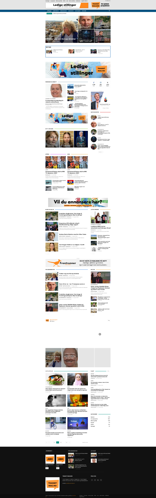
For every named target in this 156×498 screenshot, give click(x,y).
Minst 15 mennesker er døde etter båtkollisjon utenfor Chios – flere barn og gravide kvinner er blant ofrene (100, 397)
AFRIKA (47, 154)
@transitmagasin (53, 319)
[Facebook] (105, 1)
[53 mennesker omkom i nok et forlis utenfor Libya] (48, 182)
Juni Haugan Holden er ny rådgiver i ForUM (66, 145)
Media (46, 408)
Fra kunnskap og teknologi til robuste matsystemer (54, 101)
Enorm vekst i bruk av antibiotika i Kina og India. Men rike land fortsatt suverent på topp (77, 411)
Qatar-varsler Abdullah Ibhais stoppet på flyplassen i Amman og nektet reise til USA (104, 147)
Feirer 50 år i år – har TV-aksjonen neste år (103, 125)
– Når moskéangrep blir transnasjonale (103, 303)
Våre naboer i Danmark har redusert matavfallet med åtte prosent (55, 389)
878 (60, 442)
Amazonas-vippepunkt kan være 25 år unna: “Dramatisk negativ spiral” (104, 236)
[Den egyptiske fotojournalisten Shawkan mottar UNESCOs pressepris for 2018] (55, 400)
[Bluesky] (107, 1)
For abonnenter (98, 22)
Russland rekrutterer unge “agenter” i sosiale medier (104, 140)
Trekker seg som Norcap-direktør (69, 273)
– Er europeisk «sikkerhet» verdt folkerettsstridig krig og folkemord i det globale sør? (80, 98)
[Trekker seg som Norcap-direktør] (61, 29)
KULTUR (93, 269)
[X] (101, 480)
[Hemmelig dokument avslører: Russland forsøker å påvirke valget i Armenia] (70, 182)
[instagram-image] (56, 334)
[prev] (106, 13)
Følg (101, 81)
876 (54, 442)
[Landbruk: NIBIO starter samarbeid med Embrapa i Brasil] (101, 217)
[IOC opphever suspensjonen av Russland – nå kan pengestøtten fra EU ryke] (94, 298)
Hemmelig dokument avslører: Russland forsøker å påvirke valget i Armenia (81, 181)
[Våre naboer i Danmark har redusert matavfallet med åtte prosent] (55, 379)
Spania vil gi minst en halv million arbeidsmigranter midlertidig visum (100, 405)
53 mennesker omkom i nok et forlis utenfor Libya (59, 181)
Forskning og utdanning (50, 98)
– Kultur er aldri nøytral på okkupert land (103, 309)
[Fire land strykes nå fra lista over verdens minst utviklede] (55, 423)
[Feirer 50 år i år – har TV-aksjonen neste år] (86, 22)
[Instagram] (108, 1)
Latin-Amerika (95, 209)
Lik (93, 81)
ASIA (68, 154)
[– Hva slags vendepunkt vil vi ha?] (70, 92)
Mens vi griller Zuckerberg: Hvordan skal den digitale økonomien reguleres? (77, 434)
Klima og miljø (52, 143)
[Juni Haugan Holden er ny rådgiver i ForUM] (67, 139)
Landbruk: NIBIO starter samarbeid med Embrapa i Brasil (101, 227)
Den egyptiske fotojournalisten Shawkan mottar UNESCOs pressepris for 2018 (54, 411)
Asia (68, 408)
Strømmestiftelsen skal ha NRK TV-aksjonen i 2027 (55, 172)
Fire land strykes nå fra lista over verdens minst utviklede (54, 433)
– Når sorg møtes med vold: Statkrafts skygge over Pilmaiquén (104, 242)
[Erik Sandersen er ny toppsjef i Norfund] (81, 139)
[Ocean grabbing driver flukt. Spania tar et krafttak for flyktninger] (48, 188)
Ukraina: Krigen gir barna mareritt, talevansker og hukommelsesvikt (99, 376)
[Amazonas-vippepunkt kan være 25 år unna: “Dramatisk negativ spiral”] (94, 237)
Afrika (46, 169)
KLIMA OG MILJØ (49, 209)
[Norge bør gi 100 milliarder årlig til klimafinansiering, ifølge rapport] (94, 51)
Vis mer (100, 152)
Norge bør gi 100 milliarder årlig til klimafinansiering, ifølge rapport (104, 51)
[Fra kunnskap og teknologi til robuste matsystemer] (55, 90)
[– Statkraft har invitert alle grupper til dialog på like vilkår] (94, 249)
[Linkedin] (98, 480)
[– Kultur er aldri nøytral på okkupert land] (94, 310)
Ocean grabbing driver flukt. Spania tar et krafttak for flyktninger (59, 187)
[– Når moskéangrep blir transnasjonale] (94, 304)
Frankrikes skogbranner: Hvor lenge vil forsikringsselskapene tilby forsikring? (69, 13)
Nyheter (80, 38)
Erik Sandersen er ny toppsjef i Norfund (81, 145)
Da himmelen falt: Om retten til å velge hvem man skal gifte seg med (77, 389)
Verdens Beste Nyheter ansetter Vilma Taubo (52, 145)
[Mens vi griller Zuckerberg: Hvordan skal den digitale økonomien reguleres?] (77, 423)
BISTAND (48, 47)
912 (66, 442)
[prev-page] (47, 56)
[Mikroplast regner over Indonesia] (70, 188)
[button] (109, 11)
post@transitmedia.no (70, 483)
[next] (108, 13)
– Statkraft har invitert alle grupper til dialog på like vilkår (104, 248)
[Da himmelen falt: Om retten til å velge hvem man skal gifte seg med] (77, 379)
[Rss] (110, 1)
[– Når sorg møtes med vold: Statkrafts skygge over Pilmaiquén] (94, 243)
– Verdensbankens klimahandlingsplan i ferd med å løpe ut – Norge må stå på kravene (81, 105)
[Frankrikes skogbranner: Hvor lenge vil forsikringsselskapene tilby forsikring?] (102, 22)
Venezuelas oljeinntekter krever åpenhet (80, 86)
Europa (92, 402)
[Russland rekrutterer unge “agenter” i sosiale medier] (86, 36)
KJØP (47, 468)
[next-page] (48, 56)
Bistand (48, 36)
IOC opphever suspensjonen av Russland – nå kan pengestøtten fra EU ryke (104, 298)
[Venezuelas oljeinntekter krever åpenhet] (70, 86)
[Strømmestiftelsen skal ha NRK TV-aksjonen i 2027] (55, 162)
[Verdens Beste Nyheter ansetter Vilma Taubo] (52, 139)
